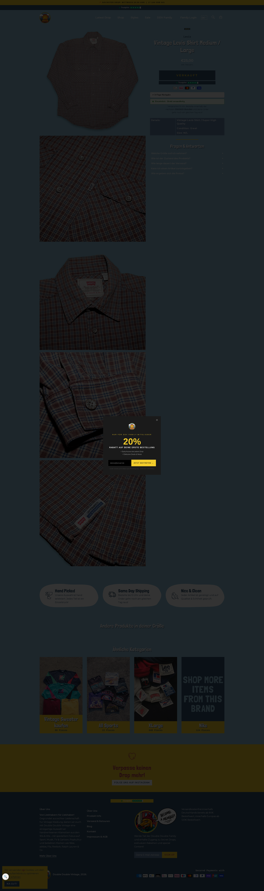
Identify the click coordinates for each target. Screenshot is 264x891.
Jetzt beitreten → (144, 463)
